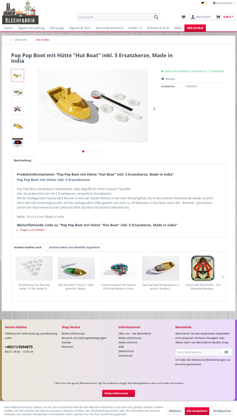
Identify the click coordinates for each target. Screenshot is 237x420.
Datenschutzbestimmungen (208, 360)
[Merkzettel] (184, 17)
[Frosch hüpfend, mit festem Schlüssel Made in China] (118, 268)
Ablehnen (175, 411)
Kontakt (66, 342)
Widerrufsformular (73, 333)
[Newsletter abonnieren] (226, 352)
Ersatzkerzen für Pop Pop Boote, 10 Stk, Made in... (34, 286)
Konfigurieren (222, 411)
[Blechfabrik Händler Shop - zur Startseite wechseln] (20, 12)
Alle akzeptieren (197, 411)
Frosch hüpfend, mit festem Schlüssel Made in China (118, 286)
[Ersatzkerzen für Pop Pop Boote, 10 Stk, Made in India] (34, 268)
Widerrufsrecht (127, 342)
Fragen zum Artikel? (32, 230)
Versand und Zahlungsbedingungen (84, 338)
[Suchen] (156, 17)
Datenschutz (126, 351)
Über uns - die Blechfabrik (134, 333)
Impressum (125, 355)
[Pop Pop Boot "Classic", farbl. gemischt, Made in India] (76, 268)
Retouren (67, 346)
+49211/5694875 (19, 347)
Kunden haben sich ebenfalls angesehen (74, 247)
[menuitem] (118, 17)
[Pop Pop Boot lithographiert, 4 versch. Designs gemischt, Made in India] (160, 268)
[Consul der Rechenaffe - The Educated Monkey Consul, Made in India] (202, 268)
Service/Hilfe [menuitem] (224, 3)
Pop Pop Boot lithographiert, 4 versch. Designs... (160, 286)
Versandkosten (110, 383)
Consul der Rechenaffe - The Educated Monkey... (203, 286)
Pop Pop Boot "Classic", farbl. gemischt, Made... (76, 286)
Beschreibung (22, 160)
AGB (121, 346)
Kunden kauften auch (27, 247)
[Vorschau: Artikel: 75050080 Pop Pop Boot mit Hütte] (17, 142)
